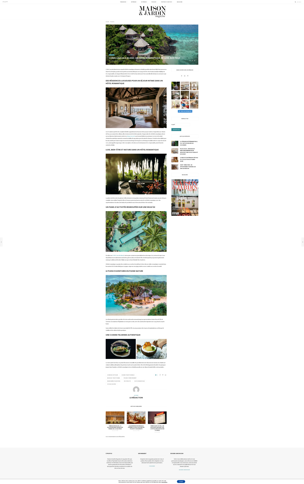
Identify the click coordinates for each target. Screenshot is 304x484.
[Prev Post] (1, 241)
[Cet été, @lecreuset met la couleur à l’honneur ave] (185, 104)
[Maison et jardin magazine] (152, 11)
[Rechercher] (295, 1)
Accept (181, 481)
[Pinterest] (192, 61)
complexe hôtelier (112, 375)
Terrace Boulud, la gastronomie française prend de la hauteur (115, 427)
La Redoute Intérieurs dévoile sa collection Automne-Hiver (189, 159)
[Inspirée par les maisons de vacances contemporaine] (185, 95)
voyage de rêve (111, 384)
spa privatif (127, 381)
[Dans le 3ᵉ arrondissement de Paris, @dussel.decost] (194, 86)
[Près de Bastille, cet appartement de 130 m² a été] (194, 95)
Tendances (123, 2)
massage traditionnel (113, 378)
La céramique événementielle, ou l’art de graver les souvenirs (189, 143)
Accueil (107, 21)
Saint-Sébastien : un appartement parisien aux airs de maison (188, 166)
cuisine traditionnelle (128, 375)
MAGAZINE (179, 2)
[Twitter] (97, 78)
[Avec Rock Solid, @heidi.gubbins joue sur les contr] (185, 86)
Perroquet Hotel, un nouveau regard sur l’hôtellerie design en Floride (157, 428)
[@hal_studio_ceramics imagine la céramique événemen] (175, 86)
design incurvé (131, 136)
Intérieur (133, 2)
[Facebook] (190, 61)
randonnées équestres (113, 381)
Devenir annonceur (184, 469)
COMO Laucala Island (118, 255)
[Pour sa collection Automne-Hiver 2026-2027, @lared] (175, 104)
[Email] (195, 61)
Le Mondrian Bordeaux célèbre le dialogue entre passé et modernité (136, 427)
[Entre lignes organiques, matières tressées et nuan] (194, 104)
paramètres (164, 482)
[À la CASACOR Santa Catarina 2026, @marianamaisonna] (175, 95)
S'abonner (152, 466)
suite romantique (139, 381)
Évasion (154, 2)
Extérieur (144, 2)
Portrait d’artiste (166, 2)
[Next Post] (302, 241)
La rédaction (113, 61)
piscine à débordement (130, 378)
